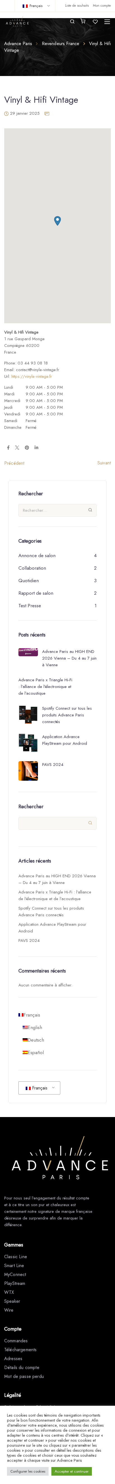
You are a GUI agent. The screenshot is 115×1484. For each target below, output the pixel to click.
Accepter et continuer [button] (71, 1471)
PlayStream (14, 1283)
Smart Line (14, 1265)
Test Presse (29, 605)
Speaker (12, 1301)
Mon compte (102, 5)
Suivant (104, 463)
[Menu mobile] (107, 22)
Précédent (14, 463)
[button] (57, 221)
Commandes (16, 1341)
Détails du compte (21, 1367)
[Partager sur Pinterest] (27, 448)
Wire (9, 1310)
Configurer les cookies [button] (27, 1471)
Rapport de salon (35, 593)
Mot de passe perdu (24, 1376)
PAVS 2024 (29, 940)
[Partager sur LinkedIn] (36, 448)
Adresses (13, 1358)
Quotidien (28, 580)
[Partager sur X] (17, 448)
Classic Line (15, 1256)
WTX (9, 1292)
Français (35, 5)
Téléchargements (20, 1349)
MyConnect (15, 1274)
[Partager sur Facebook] (8, 448)
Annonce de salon (37, 555)
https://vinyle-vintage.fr (31, 376)
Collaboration (32, 568)
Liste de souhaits (77, 5)
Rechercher (31, 806)
